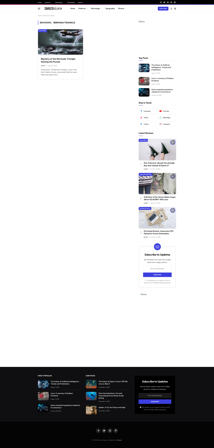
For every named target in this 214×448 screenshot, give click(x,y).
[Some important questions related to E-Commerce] (144, 92)
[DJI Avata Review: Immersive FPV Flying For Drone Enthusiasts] (157, 217)
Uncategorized (145, 174)
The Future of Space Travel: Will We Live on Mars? (113, 382)
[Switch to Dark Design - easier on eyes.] (171, 8)
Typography (71, 2)
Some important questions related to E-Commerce (162, 90)
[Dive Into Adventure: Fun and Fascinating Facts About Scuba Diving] (91, 396)
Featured (42, 30)
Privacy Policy (158, 283)
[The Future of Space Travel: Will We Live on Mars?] (91, 384)
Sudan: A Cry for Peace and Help (112, 407)
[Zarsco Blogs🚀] (53, 8)
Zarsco (119, 440)
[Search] (175, 8)
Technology (58, 2)
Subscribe (163, 8)
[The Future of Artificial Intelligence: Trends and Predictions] (144, 68)
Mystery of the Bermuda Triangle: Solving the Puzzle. (58, 60)
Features (47, 2)
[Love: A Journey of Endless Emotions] (144, 81)
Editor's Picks (145, 208)
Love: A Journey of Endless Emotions (162, 79)
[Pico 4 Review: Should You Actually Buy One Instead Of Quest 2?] (157, 149)
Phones (80, 2)
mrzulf (43, 65)
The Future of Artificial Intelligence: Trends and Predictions (161, 67)
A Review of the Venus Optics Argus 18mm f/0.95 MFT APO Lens (160, 198)
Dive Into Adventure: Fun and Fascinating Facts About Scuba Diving (111, 395)
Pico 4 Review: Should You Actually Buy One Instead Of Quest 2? (159, 164)
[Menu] (39, 8)
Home (40, 2)
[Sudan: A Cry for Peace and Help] (91, 410)
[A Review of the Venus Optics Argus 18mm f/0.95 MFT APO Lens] (157, 183)
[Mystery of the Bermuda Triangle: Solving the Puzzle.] (60, 42)
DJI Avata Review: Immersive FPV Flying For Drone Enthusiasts (159, 232)
